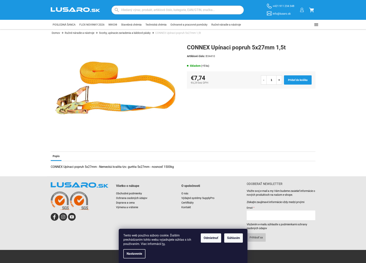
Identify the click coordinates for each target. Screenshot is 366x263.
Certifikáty (187, 202)
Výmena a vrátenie (127, 207)
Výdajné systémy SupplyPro (197, 198)
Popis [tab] (56, 156)
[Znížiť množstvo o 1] (264, 80)
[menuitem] (64, 24)
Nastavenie (134, 254)
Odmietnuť (211, 238)
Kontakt (186, 207)
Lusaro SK (54, 217)
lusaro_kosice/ (63, 217)
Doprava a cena (125, 202)
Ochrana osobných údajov (131, 198)
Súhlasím (233, 238)
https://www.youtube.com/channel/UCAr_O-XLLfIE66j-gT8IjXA (72, 217)
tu (163, 244)
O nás (184, 193)
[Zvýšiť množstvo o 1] (279, 80)
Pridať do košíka (298, 80)
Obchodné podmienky (129, 193)
